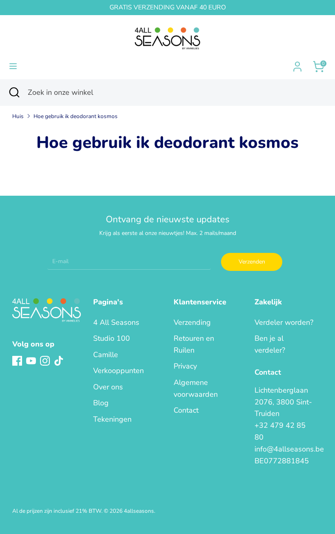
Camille (105, 355)
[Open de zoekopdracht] (14, 92)
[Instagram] (45, 361)
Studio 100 (111, 338)
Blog (101, 403)
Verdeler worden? (284, 322)
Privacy (185, 366)
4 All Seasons (116, 322)
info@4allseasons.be (289, 449)
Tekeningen (112, 419)
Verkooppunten (118, 370)
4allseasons (139, 511)
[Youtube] (31, 361)
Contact (186, 410)
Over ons (108, 387)
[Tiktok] (59, 361)
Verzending (192, 322)
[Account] (297, 64)
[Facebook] (17, 361)
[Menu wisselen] (13, 66)
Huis (18, 116)
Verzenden (252, 262)
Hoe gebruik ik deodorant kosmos (76, 116)
